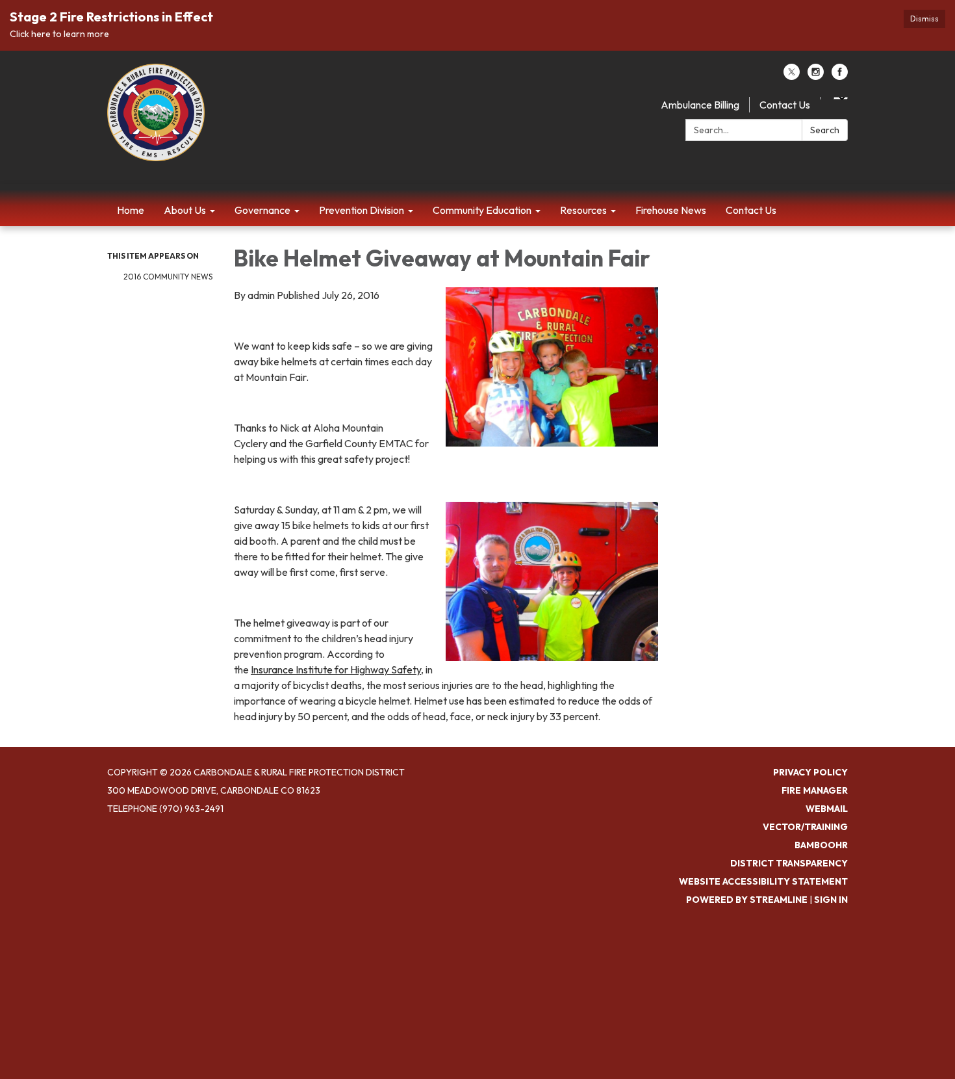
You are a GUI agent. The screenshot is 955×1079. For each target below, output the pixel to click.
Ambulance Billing (700, 104)
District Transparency (789, 863)
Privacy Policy (810, 772)
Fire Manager (815, 790)
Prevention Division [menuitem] (361, 209)
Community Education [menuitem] (482, 209)
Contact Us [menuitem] (751, 209)
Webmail (827, 808)
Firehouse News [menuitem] (670, 209)
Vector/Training (805, 827)
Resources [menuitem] (583, 209)
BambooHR (821, 845)
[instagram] (816, 76)
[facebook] (840, 76)
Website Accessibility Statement (763, 881)
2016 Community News (167, 276)
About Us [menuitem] (185, 209)
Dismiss (924, 18)
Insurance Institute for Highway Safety (336, 669)
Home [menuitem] (130, 209)
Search (824, 130)
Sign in (831, 899)
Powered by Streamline (747, 899)
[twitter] (791, 76)
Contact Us (784, 104)
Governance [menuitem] (262, 209)
